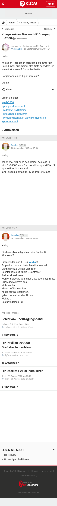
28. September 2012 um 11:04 (37, 49)
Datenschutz (24, 471)
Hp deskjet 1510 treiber (14, 110)
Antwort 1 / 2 (9, 138)
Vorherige (9, 29)
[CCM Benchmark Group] (28, 484)
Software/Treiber (27, 22)
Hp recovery (10, 455)
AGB (13, 471)
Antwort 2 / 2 (9, 228)
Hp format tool (10, 121)
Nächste (48, 29)
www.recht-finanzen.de (28, 492)
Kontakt (35, 471)
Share (9, 89)
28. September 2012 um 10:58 (24, 148)
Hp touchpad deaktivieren (16, 459)
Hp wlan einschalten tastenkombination (24, 117)
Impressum (47, 471)
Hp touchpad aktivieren (14, 113)
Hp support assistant (13, 106)
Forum (12, 22)
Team (6, 471)
